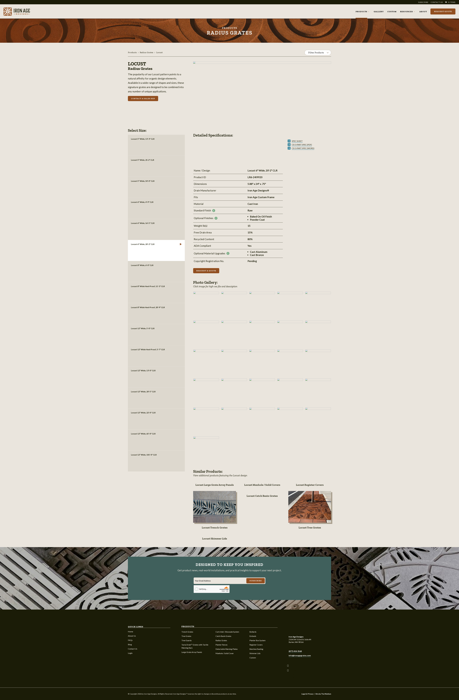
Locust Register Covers (310, 484)
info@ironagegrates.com (300, 655)
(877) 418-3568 (295, 651)
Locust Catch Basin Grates (262, 495)
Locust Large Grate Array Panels (214, 484)
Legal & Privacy (307, 694)
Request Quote (443, 11)
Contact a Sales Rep (143, 98)
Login (130, 653)
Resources (406, 11)
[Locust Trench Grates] (214, 507)
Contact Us (437, 2)
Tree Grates (186, 636)
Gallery (379, 11)
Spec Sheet (297, 141)
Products (361, 11)
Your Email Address (203, 581)
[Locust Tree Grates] (309, 507)
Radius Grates (146, 52)
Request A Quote (206, 271)
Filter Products (316, 52)
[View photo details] (206, 304)
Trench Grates (187, 632)
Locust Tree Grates (310, 527)
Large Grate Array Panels (191, 652)
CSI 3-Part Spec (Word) (303, 148)
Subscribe (423, 2)
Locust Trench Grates (214, 527)
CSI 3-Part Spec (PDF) (302, 144)
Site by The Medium (323, 694)
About (423, 11)
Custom (391, 11)
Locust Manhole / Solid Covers (262, 484)
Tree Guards (186, 640)
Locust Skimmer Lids (214, 538)
